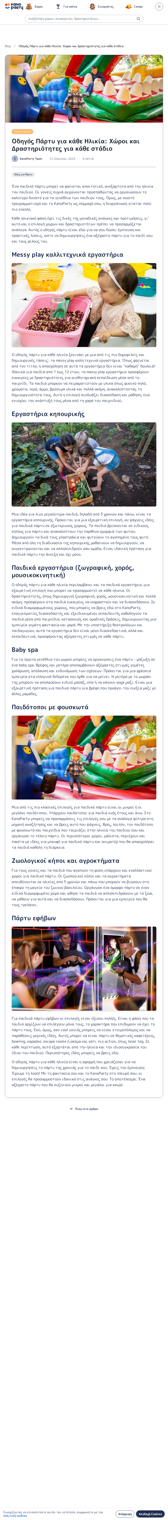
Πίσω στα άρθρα (86, 1109)
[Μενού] (159, 6)
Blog (8, 46)
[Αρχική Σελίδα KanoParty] (14, 6)
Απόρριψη (125, 1514)
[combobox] (84, 19)
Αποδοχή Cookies (150, 1514)
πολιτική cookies (15, 1516)
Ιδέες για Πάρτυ (23, 174)
